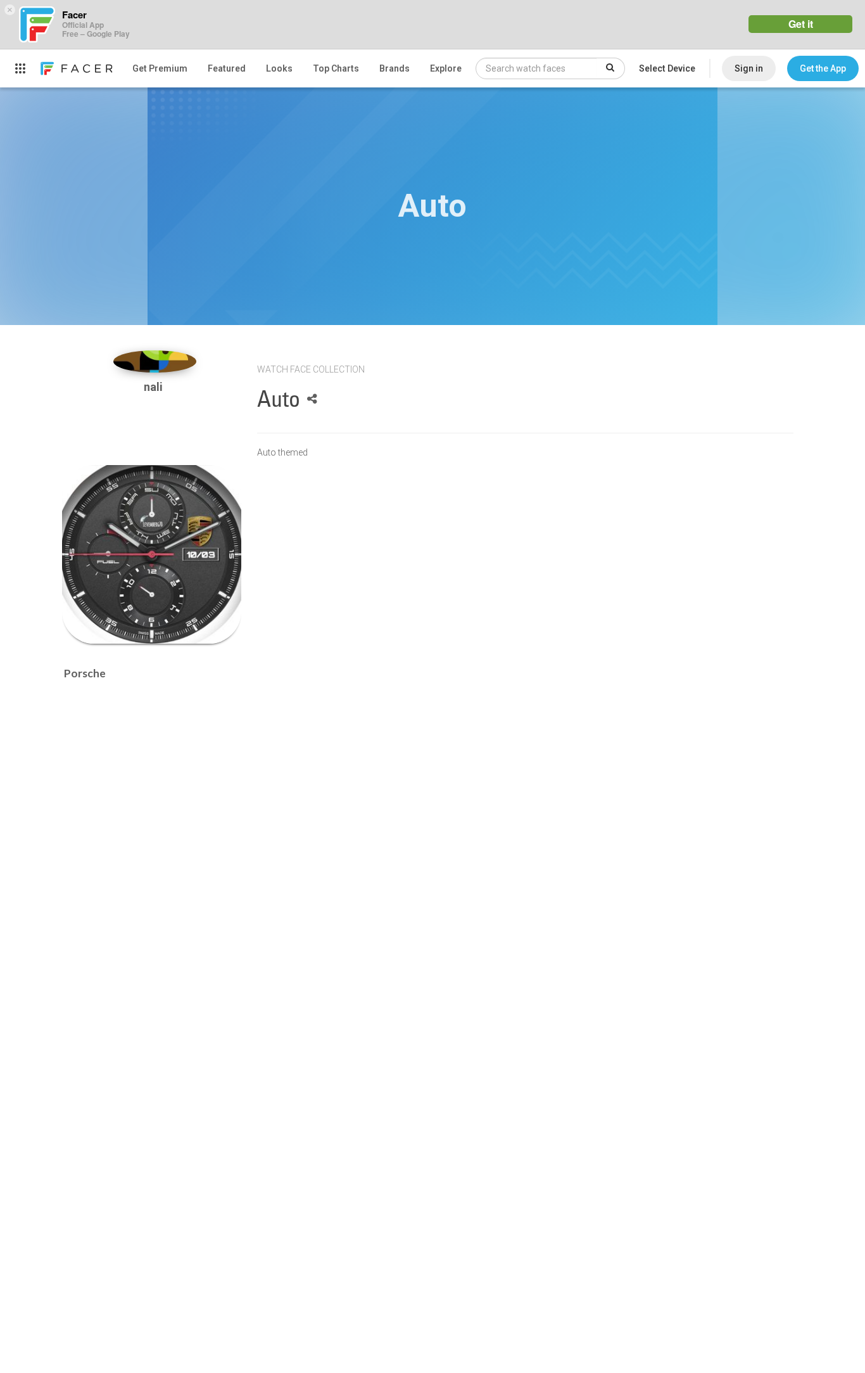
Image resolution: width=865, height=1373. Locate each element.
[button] (823, 68)
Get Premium (159, 68)
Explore (446, 68)
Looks (279, 68)
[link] (76, 68)
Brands (394, 68)
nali (154, 386)
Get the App (823, 68)
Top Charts (336, 68)
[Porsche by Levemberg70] (151, 554)
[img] (154, 361)
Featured (227, 68)
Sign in (749, 68)
